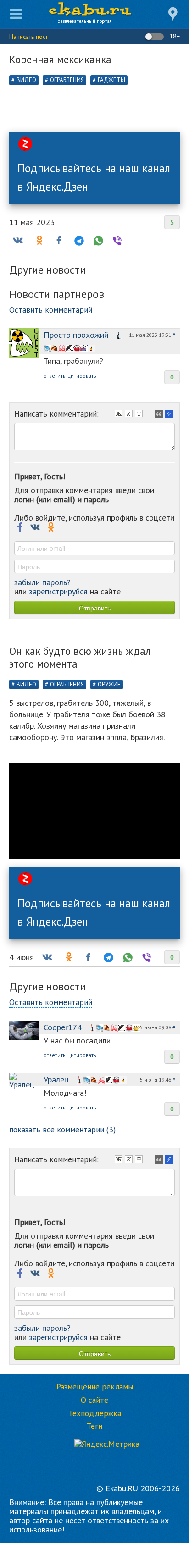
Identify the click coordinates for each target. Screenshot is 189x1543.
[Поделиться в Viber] (116, 240)
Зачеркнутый (140, 415)
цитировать (81, 375)
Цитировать (160, 415)
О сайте (94, 1400)
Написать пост (28, 37)
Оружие (109, 684)
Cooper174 (63, 1027)
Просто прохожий (76, 334)
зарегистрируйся (58, 591)
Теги (94, 1426)
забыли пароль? (42, 582)
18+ (173, 36)
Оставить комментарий (50, 309)
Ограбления (67, 80)
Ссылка (170, 415)
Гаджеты (111, 80)
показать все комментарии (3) (62, 1129)
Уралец (56, 1079)
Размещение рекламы (94, 1386)
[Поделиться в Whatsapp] (97, 240)
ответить (54, 375)
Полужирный (120, 415)
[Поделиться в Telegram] (78, 240)
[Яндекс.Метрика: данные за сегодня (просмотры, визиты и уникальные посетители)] (106, 1444)
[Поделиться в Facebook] (58, 240)
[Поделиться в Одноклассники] (38, 240)
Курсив (130, 415)
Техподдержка (94, 1413)
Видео (26, 80)
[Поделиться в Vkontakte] (17, 240)
